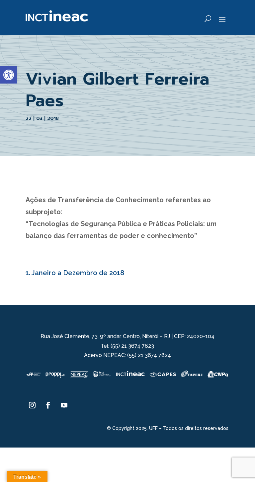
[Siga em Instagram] (32, 405)
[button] (8, 75)
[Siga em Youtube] (64, 405)
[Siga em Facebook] (48, 405)
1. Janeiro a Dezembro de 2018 (75, 273)
